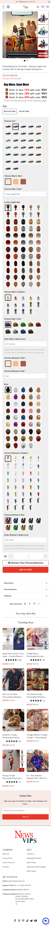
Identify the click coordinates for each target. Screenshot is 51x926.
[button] (25, 121)
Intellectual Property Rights (36, 867)
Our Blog (5, 867)
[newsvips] (25, 6)
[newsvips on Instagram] (19, 921)
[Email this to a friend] (39, 603)
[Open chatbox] (45, 921)
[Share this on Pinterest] (34, 603)
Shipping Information (34, 858)
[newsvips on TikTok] (27, 921)
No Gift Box (24, 111)
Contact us (30, 854)
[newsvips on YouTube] (35, 921)
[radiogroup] (25, 147)
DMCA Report (31, 871)
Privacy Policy (7, 858)
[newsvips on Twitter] (31, 921)
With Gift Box (10, 111)
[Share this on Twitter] (25, 603)
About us (5, 854)
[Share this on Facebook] (29, 603)
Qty (5, 556)
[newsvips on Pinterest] (23, 921)
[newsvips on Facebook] (15, 921)
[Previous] (4, 34)
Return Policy (31, 862)
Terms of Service (8, 862)
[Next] (47, 34)
